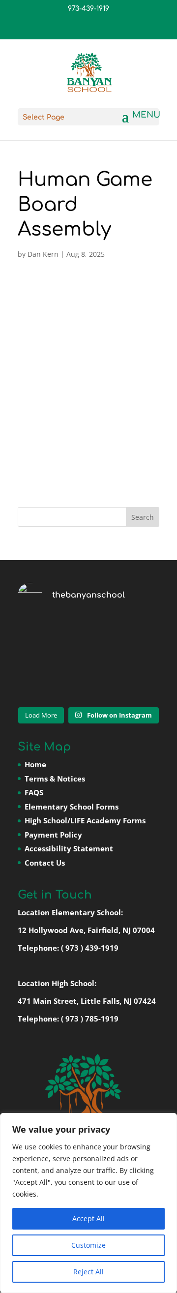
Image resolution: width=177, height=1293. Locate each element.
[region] (88, 1203)
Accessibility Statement (69, 848)
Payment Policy (53, 835)
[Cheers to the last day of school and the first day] (88, 658)
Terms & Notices (55, 778)
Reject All (88, 1271)
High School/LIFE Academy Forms (85, 820)
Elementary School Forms (71, 807)
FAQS (34, 792)
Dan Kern (43, 254)
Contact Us (45, 863)
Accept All (88, 1218)
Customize (88, 1245)
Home (35, 764)
